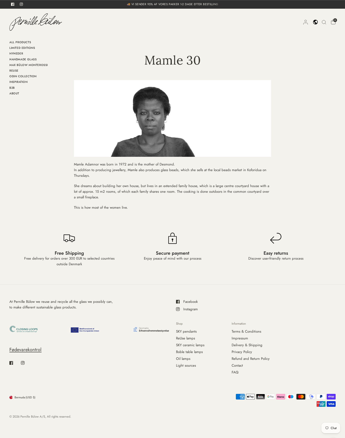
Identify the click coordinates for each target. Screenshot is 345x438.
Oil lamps (183, 358)
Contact (237, 365)
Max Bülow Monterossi (28, 65)
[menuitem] (28, 43)
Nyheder (16, 53)
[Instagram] (26, 363)
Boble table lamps (189, 351)
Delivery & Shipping (247, 345)
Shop (179, 323)
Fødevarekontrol (25, 349)
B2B (12, 88)
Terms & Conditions (246, 331)
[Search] (324, 22)
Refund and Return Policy (251, 358)
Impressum (240, 338)
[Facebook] (14, 363)
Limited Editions (22, 48)
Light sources (186, 365)
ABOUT (14, 93)
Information (239, 323)
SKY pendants (186, 331)
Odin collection (23, 76)
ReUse (14, 71)
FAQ (235, 372)
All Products (20, 42)
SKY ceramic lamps (190, 345)
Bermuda (25, 397)
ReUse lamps (185, 338)
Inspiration (18, 82)
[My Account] (305, 22)
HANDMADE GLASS (23, 59)
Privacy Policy (242, 351)
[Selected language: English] (315, 22)
